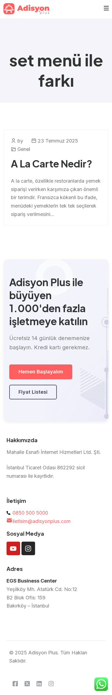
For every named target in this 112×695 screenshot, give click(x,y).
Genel (23, 149)
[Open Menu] (106, 9)
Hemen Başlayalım (40, 371)
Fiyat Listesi (33, 392)
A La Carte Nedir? (51, 163)
